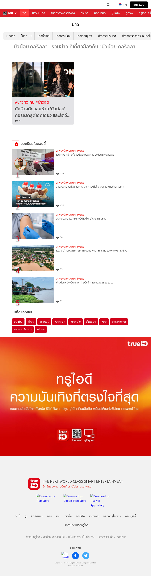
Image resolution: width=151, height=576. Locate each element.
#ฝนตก (41, 329)
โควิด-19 (26, 36)
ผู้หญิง (116, 13)
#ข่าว (104, 322)
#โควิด (31, 322)
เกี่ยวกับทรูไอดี (32, 537)
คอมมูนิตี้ (130, 516)
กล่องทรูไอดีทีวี (112, 516)
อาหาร (84, 13)
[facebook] (75, 555)
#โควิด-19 (91, 322)
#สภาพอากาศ (119, 322)
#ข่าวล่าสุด (60, 322)
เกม (58, 516)
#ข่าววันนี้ (44, 322)
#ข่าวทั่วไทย (25, 102)
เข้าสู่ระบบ (139, 5)
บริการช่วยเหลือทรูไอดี (76, 525)
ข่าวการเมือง (63, 36)
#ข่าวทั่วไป (75, 322)
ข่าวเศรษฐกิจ (84, 36)
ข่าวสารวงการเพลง (63, 13)
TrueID (10, 5)
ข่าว (24, 13)
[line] (65, 555)
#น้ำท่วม (18, 322)
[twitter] (85, 555)
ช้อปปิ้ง (80, 516)
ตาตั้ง (68, 516)
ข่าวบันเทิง (38, 13)
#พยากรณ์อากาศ (22, 329)
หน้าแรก (10, 36)
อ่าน (10, 13)
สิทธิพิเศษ (37, 516)
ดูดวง (129, 13)
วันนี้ (17, 516)
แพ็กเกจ (94, 516)
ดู (26, 516)
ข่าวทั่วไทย (44, 36)
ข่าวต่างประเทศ (107, 36)
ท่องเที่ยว (100, 13)
